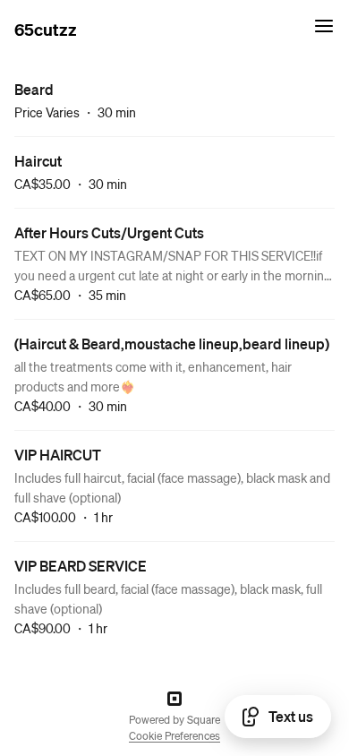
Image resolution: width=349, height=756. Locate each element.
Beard (34, 89)
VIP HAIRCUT (57, 454)
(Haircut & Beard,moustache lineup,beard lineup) (171, 343)
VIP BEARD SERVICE (80, 565)
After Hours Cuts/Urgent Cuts (109, 232)
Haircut (38, 160)
